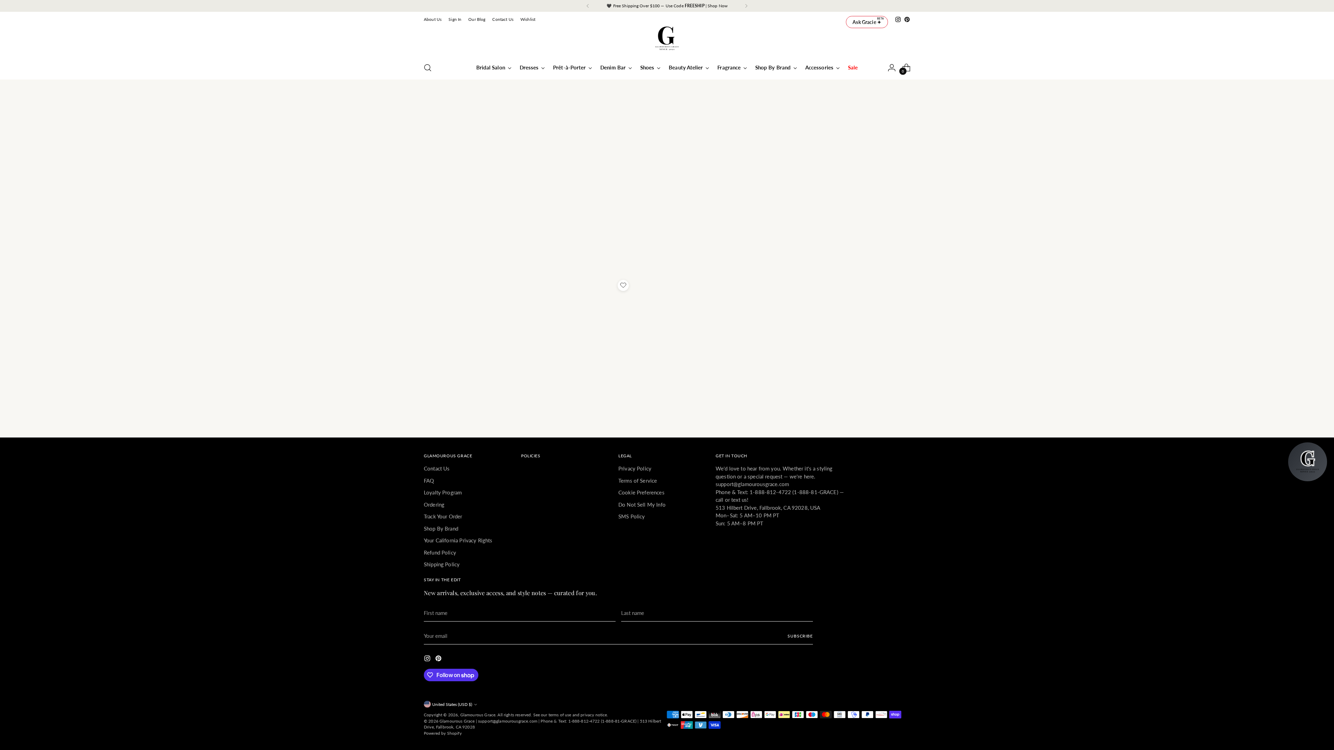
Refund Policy (440, 552)
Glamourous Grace (477, 714)
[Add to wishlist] (623, 285)
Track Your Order (443, 516)
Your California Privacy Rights (458, 540)
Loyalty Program (443, 492)
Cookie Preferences (641, 492)
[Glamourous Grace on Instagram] (898, 19)
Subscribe (800, 636)
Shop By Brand (441, 528)
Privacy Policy (634, 468)
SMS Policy (631, 516)
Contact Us (437, 468)
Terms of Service (637, 480)
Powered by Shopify (443, 733)
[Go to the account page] (892, 68)
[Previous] (587, 6)
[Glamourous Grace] (667, 40)
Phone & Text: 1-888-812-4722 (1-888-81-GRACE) (588, 721)
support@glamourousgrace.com (507, 721)
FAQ (429, 480)
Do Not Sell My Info (642, 504)
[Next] (746, 6)
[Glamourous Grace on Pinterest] (907, 19)
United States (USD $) (452, 704)
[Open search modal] (428, 68)
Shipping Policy (442, 564)
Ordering (434, 504)
